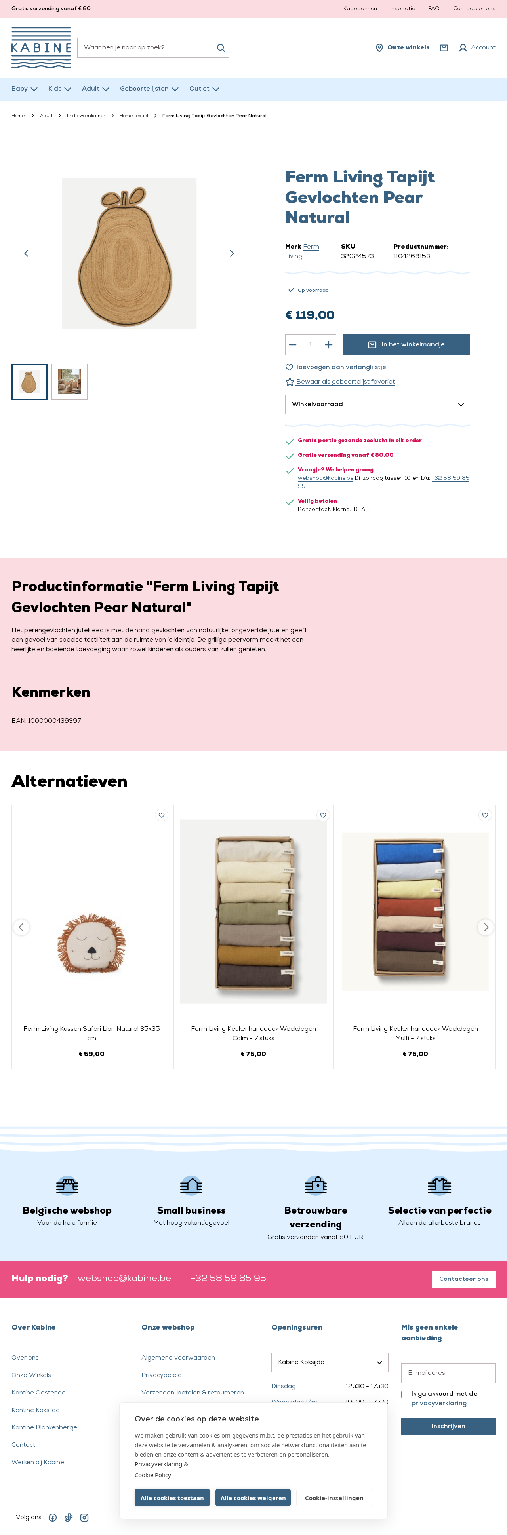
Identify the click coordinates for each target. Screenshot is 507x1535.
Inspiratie (402, 9)
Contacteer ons (474, 9)
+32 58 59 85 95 (228, 1279)
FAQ (434, 9)
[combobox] (153, 48)
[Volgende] (231, 253)
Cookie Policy (153, 1475)
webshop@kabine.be (325, 478)
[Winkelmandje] (444, 48)
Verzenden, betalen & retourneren (192, 1393)
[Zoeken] (221, 47)
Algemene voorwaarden (178, 1358)
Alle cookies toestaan (172, 1498)
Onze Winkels (31, 1375)
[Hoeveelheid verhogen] (328, 344)
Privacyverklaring (158, 1464)
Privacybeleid (161, 1375)
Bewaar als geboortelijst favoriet (345, 382)
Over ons (25, 1358)
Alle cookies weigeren (253, 1498)
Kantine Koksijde (35, 1410)
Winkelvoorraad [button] (317, 404)
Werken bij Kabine (37, 1462)
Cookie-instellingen (334, 1498)
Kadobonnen (360, 9)
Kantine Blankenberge (44, 1428)
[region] (129, 274)
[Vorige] (26, 253)
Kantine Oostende (38, 1393)
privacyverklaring (439, 1403)
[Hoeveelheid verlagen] (292, 344)
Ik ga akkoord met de (444, 1399)
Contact (23, 1445)
